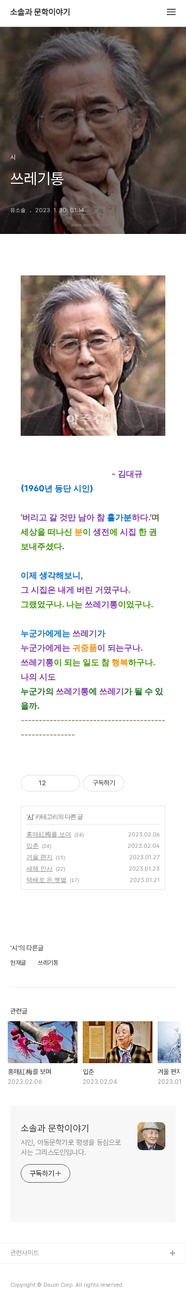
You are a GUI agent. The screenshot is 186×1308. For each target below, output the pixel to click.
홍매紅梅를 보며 (48, 834)
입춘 (32, 845)
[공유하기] (55, 783)
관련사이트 (24, 1253)
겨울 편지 (39, 857)
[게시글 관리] (68, 783)
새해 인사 (39, 868)
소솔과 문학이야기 (40, 12)
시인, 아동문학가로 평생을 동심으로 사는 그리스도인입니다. (71, 1147)
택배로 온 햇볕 (46, 880)
